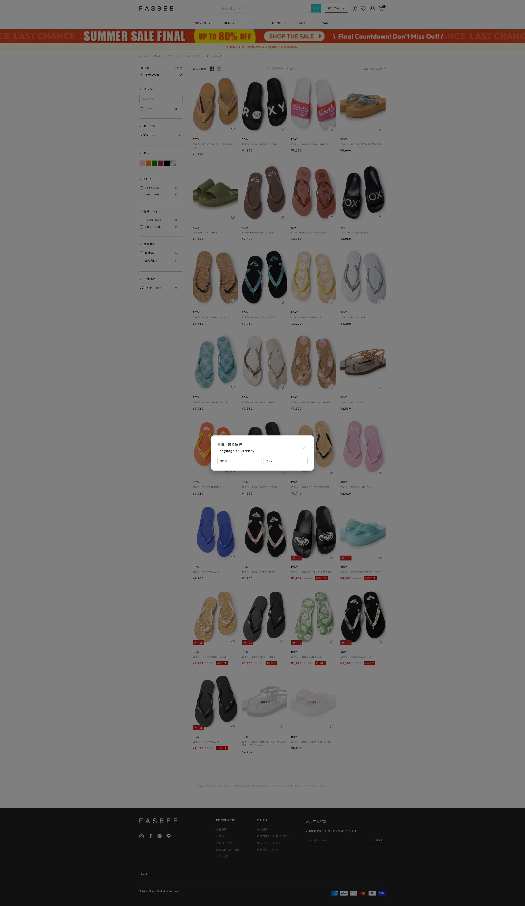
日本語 (223, 461)
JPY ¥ (269, 461)
